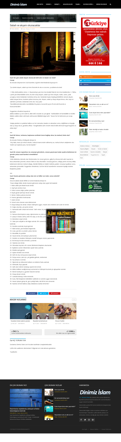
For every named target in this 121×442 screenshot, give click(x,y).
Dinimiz (48, 4)
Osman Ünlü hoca (106, 429)
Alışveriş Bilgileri (84, 149)
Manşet (56, 4)
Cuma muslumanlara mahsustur (21, 333)
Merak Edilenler (101, 4)
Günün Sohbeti (84, 152)
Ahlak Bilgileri (68, 4)
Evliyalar (93, 149)
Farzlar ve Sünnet (102, 149)
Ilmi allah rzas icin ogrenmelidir (65, 333)
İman (81, 158)
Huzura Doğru (88, 4)
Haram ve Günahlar (28, 18)
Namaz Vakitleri (94, 429)
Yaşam (77, 4)
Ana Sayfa (40, 4)
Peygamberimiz (95, 155)
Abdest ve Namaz (85, 146)
